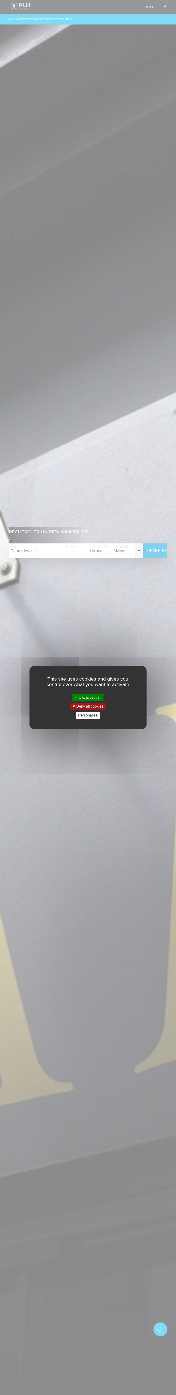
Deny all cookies (89, 706)
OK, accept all (89, 697)
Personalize (88, 715)
